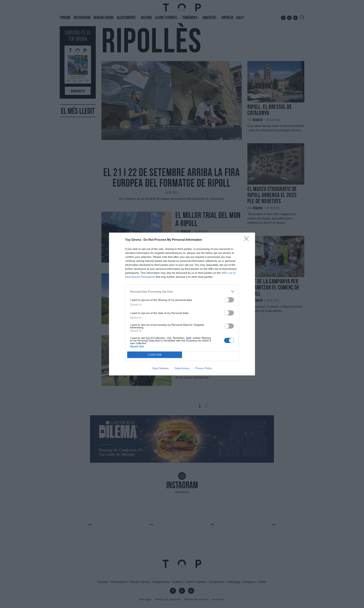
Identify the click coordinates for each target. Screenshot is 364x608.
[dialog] (182, 304)
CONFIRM (155, 354)
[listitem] (182, 291)
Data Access (182, 368)
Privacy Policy (203, 368)
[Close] (247, 240)
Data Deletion (160, 368)
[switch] (229, 299)
